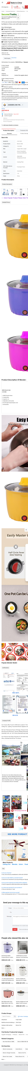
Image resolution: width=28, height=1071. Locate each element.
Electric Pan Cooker (7, 1056)
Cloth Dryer (18, 1022)
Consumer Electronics (10, 11)
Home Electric (19, 1049)
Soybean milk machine (7, 1025)
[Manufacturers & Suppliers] (14, 2)
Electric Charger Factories (9, 1052)
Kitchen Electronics (21, 11)
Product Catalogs (23, 1016)
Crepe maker (19, 1019)
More (3, 1059)
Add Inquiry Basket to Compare (10, 125)
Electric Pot (18, 1025)
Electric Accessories (7, 1049)
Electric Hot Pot (22, 1052)
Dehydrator (4, 1019)
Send (15, 929)
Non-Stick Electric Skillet (8, 1041)
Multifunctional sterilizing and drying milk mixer (9, 1022)
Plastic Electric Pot (19, 1056)
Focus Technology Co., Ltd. (19, 1064)
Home (3, 11)
